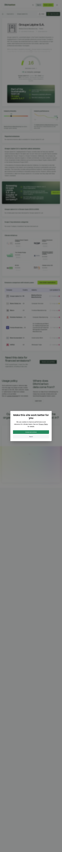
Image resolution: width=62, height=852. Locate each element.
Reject (31, 436)
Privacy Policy (43, 424)
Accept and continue (31, 432)
